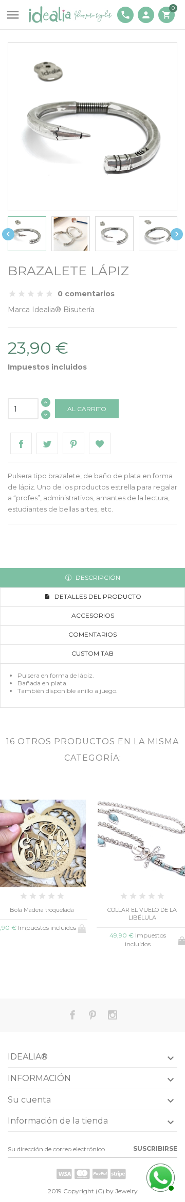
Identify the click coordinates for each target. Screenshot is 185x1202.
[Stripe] (118, 1174)
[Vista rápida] (25, 970)
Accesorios (92, 615)
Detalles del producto (97, 596)
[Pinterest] (73, 443)
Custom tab (92, 653)
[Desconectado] (159, 1176)
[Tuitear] (47, 443)
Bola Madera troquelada (42, 909)
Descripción (97, 577)
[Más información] (58, 970)
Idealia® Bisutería (63, 309)
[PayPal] (100, 1174)
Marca (19, 309)
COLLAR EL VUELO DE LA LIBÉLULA (142, 913)
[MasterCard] (82, 1174)
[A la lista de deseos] (42, 970)
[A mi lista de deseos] (99, 443)
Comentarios (92, 634)
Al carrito (86, 409)
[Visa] (64, 1174)
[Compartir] (21, 443)
